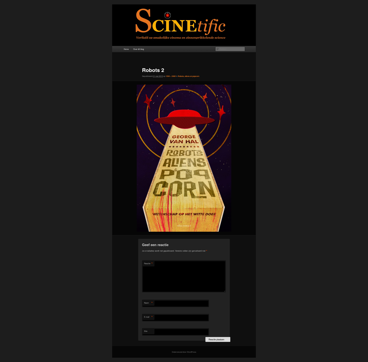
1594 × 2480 (171, 76)
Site (145, 331)
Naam (148, 303)
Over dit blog (138, 49)
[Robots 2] (184, 158)
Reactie (148, 263)
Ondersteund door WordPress (184, 352)
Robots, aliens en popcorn (188, 76)
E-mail (148, 317)
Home (126, 49)
